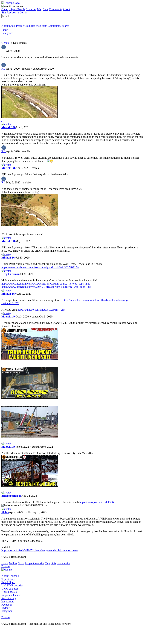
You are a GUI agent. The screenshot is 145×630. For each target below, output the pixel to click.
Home (4, 563)
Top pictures (8, 579)
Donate (5, 566)
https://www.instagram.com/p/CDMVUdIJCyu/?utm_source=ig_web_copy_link (46, 286)
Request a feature (11, 595)
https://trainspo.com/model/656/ (96, 502)
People (21, 9)
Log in (15, 12)
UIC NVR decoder (12, 585)
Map (39, 9)
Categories (7, 33)
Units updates (9, 591)
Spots (13, 9)
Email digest (8, 582)
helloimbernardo (11, 495)
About (66, 9)
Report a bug (8, 598)
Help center (7, 601)
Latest (4, 29)
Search (65, 25)
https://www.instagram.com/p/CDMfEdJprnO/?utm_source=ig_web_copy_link (45, 283)
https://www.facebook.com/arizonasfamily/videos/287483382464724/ (40, 267)
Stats (45, 9)
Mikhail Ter (8, 257)
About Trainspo (10, 575)
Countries (31, 9)
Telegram (6, 610)
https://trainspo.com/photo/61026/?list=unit (41, 309)
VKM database (9, 588)
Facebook (6, 604)
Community (55, 9)
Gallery (5, 9)
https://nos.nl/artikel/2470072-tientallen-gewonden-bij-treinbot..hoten (39, 550)
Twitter (5, 607)
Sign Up (6, 12)
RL (3, 50)
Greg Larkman (10, 274)
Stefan (5, 512)
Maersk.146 (8, 127)
